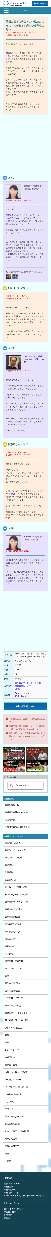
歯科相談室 (9, 1186)
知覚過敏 (9, 872)
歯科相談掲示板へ (25, 706)
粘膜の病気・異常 (23, 686)
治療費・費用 (11, 1065)
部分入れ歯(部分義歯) (14, 1116)
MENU (25, 10)
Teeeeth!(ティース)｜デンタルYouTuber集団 (24, 1195)
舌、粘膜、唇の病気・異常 (17, 1020)
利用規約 (8, 1215)
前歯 (8, 53)
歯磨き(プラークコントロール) (18, 1013)
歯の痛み (9, 865)
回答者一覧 (10, 820)
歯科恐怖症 (10, 1057)
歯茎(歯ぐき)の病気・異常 (16, 902)
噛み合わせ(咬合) (12, 939)
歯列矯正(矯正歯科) (13, 924)
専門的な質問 (11, 1139)
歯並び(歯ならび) (12, 931)
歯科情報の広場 (11, 1192)
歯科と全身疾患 (12, 1146)
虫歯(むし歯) (10, 880)
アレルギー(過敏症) (13, 1028)
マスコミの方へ (11, 1212)
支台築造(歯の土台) (13, 1094)
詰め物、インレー (13, 1079)
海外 (7, 1153)
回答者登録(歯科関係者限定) (17, 827)
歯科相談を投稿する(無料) (16, 812)
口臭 (7, 976)
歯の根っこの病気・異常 (16, 887)
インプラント (11, 1102)
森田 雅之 (20, 696)
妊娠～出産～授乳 (13, 1005)
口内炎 (27, 83)
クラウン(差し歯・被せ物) (16, 1087)
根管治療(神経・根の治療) (16, 894)
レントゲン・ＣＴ (13, 1050)
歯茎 (8, 418)
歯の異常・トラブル (14, 857)
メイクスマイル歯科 (33, 356)
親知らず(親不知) (12, 983)
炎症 (8, 59)
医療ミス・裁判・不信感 (16, 1072)
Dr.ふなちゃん (21, 693)
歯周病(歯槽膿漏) (12, 917)
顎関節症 (9, 954)
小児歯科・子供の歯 (14, 998)
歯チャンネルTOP (12, 1183)
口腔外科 (20, 80)
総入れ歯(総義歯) (12, 1124)
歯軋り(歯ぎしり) (12, 946)
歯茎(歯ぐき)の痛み (13, 909)
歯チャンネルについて (14, 1209)
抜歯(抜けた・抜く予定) (15, 850)
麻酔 (7, 1035)
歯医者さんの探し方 (14, 843)
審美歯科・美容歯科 (14, 961)
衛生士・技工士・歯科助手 (17, 1131)
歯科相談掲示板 (39, 3)
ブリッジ (9, 1109)
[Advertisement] (25, 143)
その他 (8, 1161)
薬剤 (7, 1042)
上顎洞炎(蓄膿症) (12, 991)
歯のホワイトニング (14, 968)
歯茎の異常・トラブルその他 (28, 683)
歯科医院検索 (10, 1189)
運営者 (7, 1218)
